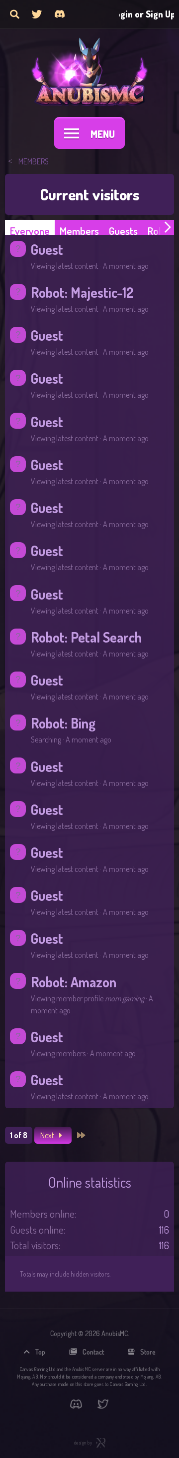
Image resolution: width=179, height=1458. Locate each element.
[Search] (14, 14)
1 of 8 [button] (18, 1135)
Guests (123, 230)
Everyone (30, 230)
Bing (83, 723)
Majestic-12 (102, 292)
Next (48, 1135)
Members (79, 230)
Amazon (93, 982)
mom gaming (124, 998)
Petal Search (106, 637)
